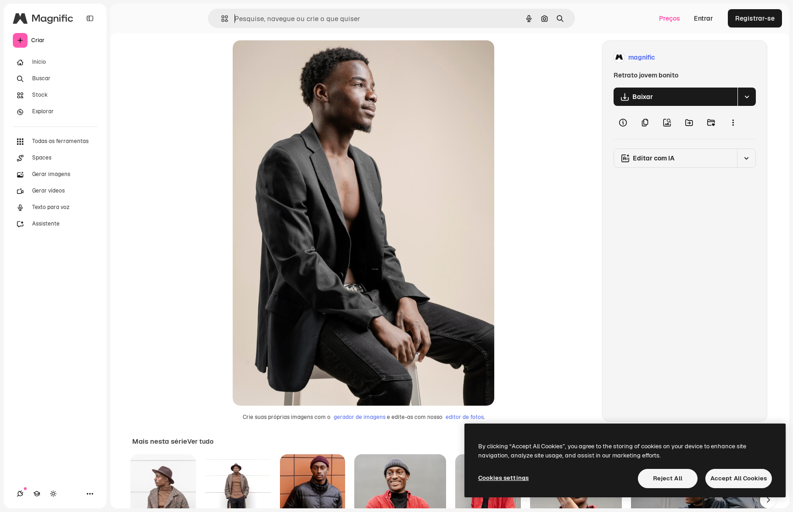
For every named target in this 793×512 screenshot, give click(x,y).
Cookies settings (503, 478)
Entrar (703, 18)
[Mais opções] (733, 122)
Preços (669, 18)
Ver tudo (200, 441)
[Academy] (36, 493)
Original (291, 57)
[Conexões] (20, 493)
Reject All (667, 478)
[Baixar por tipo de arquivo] (746, 97)
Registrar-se (755, 18)
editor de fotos (465, 417)
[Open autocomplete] (221, 18)
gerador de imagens (359, 417)
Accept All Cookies (738, 478)
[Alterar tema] (53, 493)
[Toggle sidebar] (90, 18)
